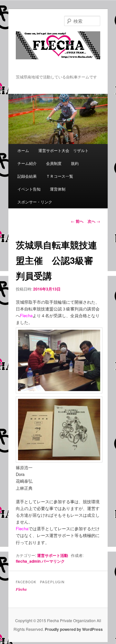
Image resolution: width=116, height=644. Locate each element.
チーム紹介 (27, 163)
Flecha (21, 589)
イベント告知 (29, 189)
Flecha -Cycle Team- (58, 52)
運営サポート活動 (52, 555)
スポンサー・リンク (34, 201)
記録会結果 (27, 176)
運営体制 (57, 189)
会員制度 (54, 163)
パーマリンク (53, 561)
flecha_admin (28, 561)
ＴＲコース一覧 (59, 176)
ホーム (23, 150)
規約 (75, 163)
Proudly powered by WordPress (74, 629)
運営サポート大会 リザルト (63, 150)
